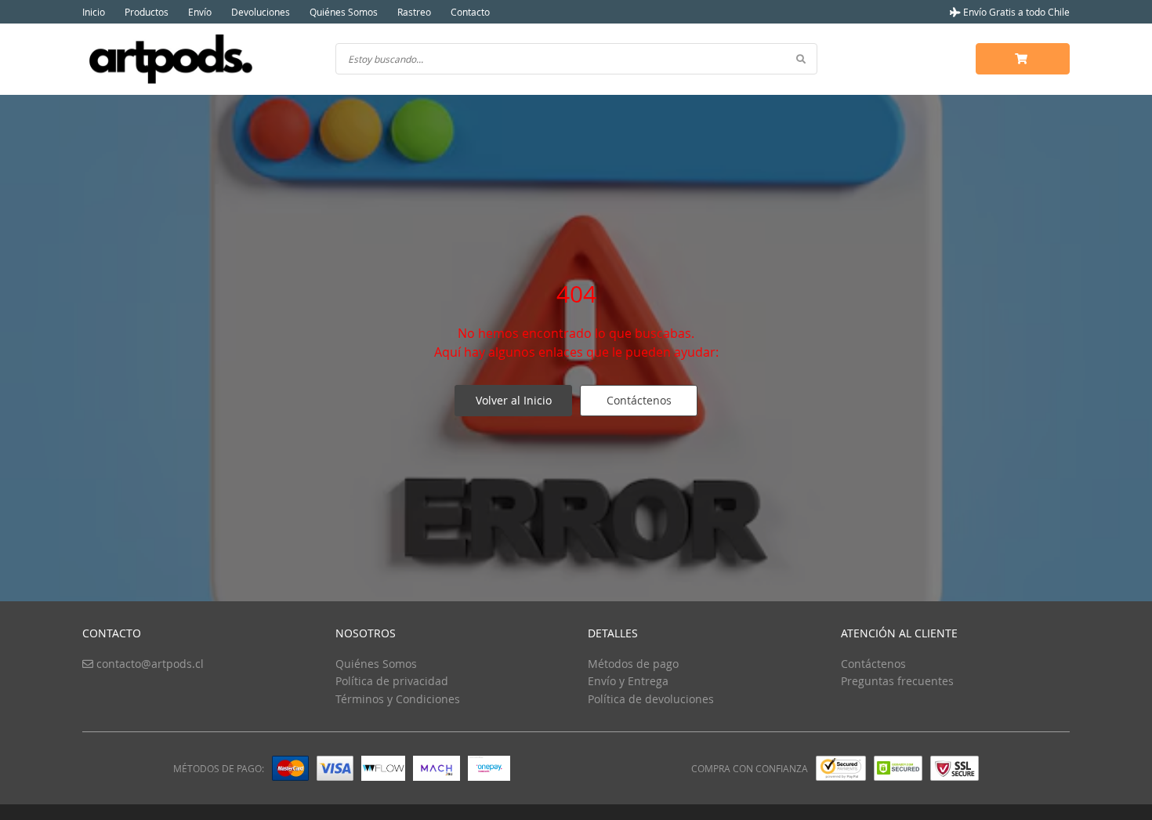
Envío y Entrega (628, 680)
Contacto (470, 11)
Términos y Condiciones (397, 698)
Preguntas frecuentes (897, 680)
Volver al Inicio (514, 400)
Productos (146, 11)
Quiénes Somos (344, 11)
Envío (200, 11)
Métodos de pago (633, 663)
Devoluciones (260, 11)
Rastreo (414, 11)
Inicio (93, 11)
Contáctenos (639, 400)
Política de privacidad (391, 680)
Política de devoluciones (651, 698)
